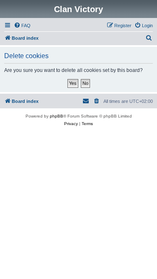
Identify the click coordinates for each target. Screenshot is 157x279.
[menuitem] (22, 25)
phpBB (56, 116)
